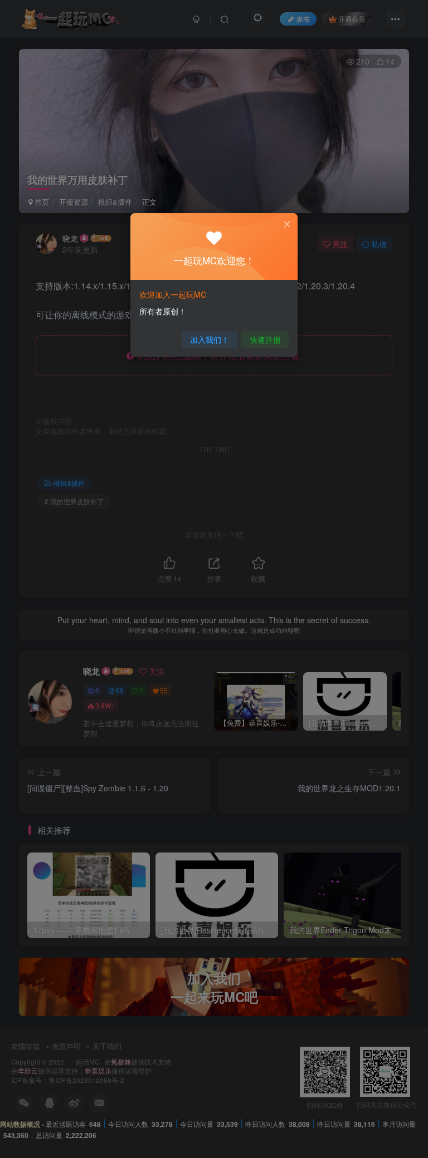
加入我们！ (209, 339)
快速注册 (265, 339)
